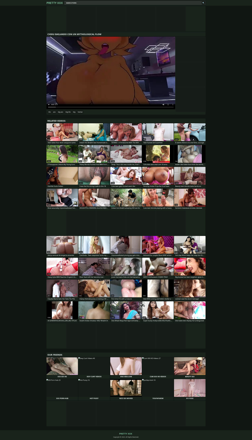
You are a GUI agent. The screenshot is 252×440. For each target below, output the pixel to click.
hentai (80, 112)
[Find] (203, 3)
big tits (68, 112)
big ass (60, 112)
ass (54, 112)
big (74, 112)
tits (49, 112)
